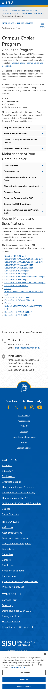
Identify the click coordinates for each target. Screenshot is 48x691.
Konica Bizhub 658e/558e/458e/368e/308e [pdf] (25, 283)
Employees (8, 565)
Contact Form (9, 600)
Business (7, 465)
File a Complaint (11, 621)
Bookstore (8, 549)
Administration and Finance (11, 28)
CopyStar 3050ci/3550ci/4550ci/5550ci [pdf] (23, 259)
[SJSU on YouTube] (39, 407)
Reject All (24, 679)
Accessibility (24, 415)
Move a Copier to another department (21, 186)
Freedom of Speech (13, 570)
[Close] (45, 654)
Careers (6, 559)
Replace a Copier (12, 192)
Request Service (11, 171)
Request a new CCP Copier (16, 148)
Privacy (24, 442)
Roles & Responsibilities (15, 133)
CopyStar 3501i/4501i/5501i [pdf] (18, 268)
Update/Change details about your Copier (20, 179)
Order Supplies (11, 165)
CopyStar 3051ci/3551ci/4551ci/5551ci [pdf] (23, 262)
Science (6, 509)
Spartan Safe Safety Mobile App (20, 581)
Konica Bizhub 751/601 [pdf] (16, 286)
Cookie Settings (24, 448)
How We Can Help (10, 13)
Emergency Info (11, 616)
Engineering (9, 476)
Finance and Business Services (24, 10)
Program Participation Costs (17, 127)
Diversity (24, 431)
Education (7, 471)
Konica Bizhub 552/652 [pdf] (16, 274)
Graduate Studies (12, 481)
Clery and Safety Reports (16, 543)
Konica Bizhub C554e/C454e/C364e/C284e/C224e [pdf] (23, 291)
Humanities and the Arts (16, 498)
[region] (24, 671)
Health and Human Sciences (18, 487)
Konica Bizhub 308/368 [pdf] (16, 271)
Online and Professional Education (21, 503)
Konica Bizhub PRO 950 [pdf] (17, 315)
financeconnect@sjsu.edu (27, 348)
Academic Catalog (12, 532)
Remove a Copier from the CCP (18, 198)
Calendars (7, 554)
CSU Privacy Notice (17, 667)
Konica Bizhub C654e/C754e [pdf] (19, 300)
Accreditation (24, 421)
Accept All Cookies (24, 686)
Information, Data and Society (18, 492)
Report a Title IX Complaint (17, 627)
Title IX (24, 426)
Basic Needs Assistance (15, 538)
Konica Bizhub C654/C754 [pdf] (18, 297)
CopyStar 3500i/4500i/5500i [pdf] (18, 265)
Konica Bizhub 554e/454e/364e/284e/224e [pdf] (25, 277)
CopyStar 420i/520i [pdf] (14, 256)
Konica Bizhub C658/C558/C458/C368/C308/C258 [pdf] (23, 306)
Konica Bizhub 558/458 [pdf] (16, 280)
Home (4, 10)
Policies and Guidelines (32, 13)
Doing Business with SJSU (16, 610)
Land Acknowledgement (24, 437)
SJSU (9, 3)
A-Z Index (7, 527)
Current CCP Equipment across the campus (20, 141)
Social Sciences (10, 514)
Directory (7, 605)
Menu (42, 26)
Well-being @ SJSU (13, 587)
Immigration (9, 576)
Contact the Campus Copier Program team (21, 211)
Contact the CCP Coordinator (17, 204)
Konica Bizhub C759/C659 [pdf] (18, 312)
